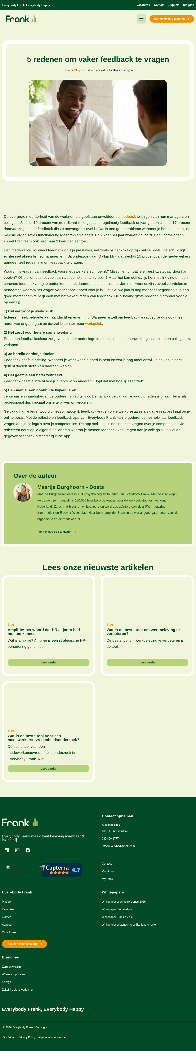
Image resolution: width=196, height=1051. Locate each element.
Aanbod (6, 924)
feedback (128, 217)
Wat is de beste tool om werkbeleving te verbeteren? (143, 632)
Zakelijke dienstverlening (17, 989)
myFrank (107, 878)
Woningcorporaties (13, 974)
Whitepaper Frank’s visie (117, 917)
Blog (77, 70)
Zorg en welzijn (11, 966)
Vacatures (108, 871)
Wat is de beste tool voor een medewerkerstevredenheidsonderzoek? (43, 738)
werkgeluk (93, 324)
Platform (7, 901)
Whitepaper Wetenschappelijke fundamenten (129, 924)
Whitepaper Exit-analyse (117, 909)
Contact (107, 863)
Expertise (8, 909)
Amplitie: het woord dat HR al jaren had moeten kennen (44, 632)
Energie (6, 982)
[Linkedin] (6, 850)
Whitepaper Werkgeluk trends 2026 (124, 901)
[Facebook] (28, 850)
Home (67, 70)
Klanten (6, 917)
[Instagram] (17, 850)
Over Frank (9, 932)
